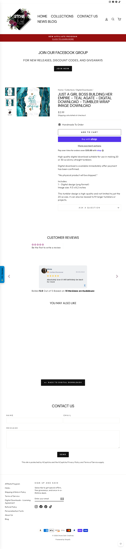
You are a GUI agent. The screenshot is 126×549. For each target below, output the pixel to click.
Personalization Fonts (14, 511)
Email (67, 415)
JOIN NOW (63, 68)
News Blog (47, 21)
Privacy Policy (73, 462)
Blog (7, 519)
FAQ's (7, 488)
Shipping (61, 115)
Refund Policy (11, 507)
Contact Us (87, 16)
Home (42, 16)
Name (9, 415)
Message (12, 428)
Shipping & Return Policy (15, 492)
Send (63, 454)
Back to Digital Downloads (65, 382)
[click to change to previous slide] (8, 277)
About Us (9, 515)
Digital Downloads (84, 90)
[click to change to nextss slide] (117, 277)
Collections (62, 16)
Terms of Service (91, 462)
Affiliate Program (12, 484)
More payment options (89, 145)
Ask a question (89, 208)
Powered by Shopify (63, 539)
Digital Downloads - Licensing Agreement (18, 501)
